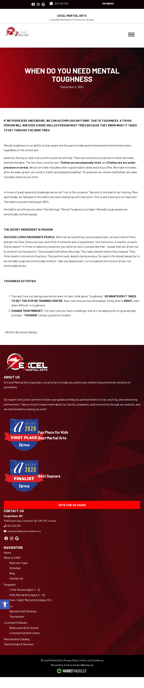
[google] (43, 4)
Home (7, 552)
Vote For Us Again (72, 505)
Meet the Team (18, 563)
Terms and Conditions (92, 660)
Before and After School (23, 628)
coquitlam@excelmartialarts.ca (24, 531)
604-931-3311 (61, 3)
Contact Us (16, 578)
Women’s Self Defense (23, 611)
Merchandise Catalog (16, 639)
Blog (12, 573)
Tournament (16, 616)
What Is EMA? (12, 557)
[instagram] (38, 4)
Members (108, 3)
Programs (10, 584)
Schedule (15, 568)
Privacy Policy (71, 660)
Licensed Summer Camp (24, 633)
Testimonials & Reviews (18, 644)
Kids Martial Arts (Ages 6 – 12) (27, 595)
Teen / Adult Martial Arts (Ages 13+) (30, 600)
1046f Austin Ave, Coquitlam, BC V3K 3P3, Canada (30, 520)
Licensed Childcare (15, 622)
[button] (5, 604)
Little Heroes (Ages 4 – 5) (24, 589)
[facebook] (33, 4)
